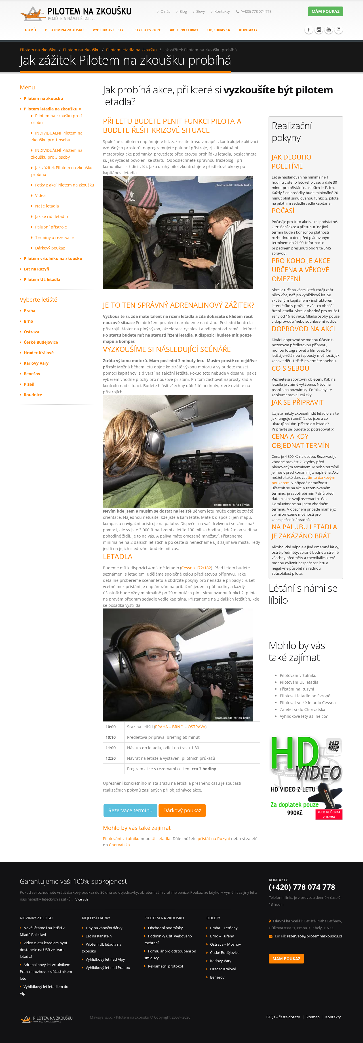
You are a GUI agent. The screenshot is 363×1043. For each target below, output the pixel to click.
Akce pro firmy (184, 30)
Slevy (200, 11)
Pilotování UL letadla (299, 682)
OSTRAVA (196, 726)
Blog (183, 11)
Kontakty (222, 11)
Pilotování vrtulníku (121, 838)
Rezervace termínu (130, 810)
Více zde (81, 899)
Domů (30, 30)
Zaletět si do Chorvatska (302, 709)
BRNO (177, 726)
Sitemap (313, 1017)
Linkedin (338, 29)
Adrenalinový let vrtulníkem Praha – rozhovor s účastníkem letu (46, 971)
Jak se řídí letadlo (51, 216)
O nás (165, 11)
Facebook (309, 29)
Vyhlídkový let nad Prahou (108, 967)
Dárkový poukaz (50, 248)
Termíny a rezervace (54, 237)
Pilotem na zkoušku (64, 30)
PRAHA (161, 726)
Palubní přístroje (51, 227)
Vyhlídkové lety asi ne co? (304, 716)
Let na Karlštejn (99, 936)
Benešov (217, 977)
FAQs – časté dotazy (283, 1017)
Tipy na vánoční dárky (104, 928)
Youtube (328, 29)
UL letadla (160, 838)
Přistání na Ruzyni (297, 689)
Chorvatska (119, 844)
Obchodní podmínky (165, 928)
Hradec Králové (223, 969)
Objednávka (218, 30)
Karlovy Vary (220, 960)
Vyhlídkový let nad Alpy (105, 959)
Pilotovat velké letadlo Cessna (308, 702)
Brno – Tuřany (222, 936)
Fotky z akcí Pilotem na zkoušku (64, 185)
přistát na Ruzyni (214, 838)
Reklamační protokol (165, 966)
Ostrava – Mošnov (225, 944)
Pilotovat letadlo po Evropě (305, 695)
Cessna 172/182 (196, 567)
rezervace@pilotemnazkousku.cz (314, 936)
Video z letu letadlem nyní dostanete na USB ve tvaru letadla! (43, 950)
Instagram (319, 29)
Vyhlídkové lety (108, 30)
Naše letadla (47, 206)
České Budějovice (224, 952)
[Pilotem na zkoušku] (76, 19)
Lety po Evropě (146, 30)
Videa (40, 195)
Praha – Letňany (224, 928)
